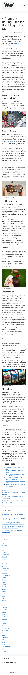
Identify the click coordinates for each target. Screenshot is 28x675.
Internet (4, 600)
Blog (3, 550)
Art (3, 543)
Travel (3, 644)
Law (3, 605)
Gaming (4, 589)
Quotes (4, 623)
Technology (5, 637)
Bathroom (4, 545)
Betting (6, 492)
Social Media (5, 630)
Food (3, 582)
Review (21, 492)
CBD (3, 561)
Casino (10, 492)
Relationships (5, 628)
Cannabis (4, 557)
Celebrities (5, 564)
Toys (3, 642)
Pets (3, 621)
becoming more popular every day (16, 349)
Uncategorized (6, 646)
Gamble (6, 490)
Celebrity (4, 566)
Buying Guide (5, 554)
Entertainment (6, 575)
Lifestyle (4, 607)
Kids (3, 603)
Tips (3, 639)
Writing (4, 651)
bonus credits (9, 141)
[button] (20, 6)
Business (4, 552)
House (4, 598)
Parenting (4, 619)
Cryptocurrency (6, 568)
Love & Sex (5, 609)
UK (24, 492)
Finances (4, 580)
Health (4, 593)
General (4, 591)
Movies (4, 612)
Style (3, 635)
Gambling (15, 492)
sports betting (17, 43)
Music (3, 614)
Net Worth (5, 616)
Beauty (4, 547)
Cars (3, 559)
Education (4, 573)
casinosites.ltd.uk (14, 76)
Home (3, 596)
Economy (4, 570)
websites (4, 494)
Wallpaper (4, 649)
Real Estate (5, 626)
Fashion (4, 577)
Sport (3, 632)
